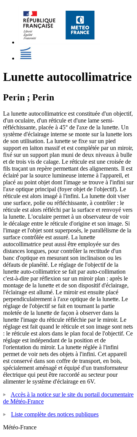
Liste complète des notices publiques (55, 414)
